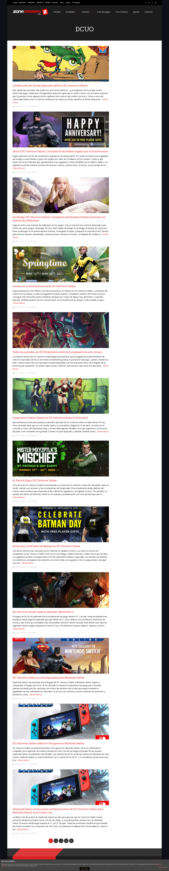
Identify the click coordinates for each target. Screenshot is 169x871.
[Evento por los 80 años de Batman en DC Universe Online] (61, 541)
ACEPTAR (84, 869)
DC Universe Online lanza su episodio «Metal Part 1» (43, 611)
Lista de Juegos (103, 12)
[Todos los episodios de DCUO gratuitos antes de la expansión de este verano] (61, 347)
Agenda (136, 12)
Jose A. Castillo (20, 106)
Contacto (149, 12)
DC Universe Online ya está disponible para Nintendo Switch (48, 677)
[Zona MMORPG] (30, 14)
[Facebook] (152, 2)
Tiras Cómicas (122, 12)
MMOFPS (22, 2)
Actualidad (70, 12)
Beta (62, 2)
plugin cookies (163, 867)
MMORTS (40, 2)
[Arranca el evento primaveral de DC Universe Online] (61, 281)
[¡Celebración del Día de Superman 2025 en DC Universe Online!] (61, 81)
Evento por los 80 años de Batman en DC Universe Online (46, 546)
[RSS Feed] (146, 2)
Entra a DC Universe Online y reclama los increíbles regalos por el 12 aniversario (60, 151)
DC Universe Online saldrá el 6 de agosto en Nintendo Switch (48, 743)
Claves (67, 2)
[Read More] (19, 168)
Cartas (15, 2)
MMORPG (31, 2)
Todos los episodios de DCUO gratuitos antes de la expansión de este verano (57, 352)
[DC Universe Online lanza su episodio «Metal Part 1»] (61, 607)
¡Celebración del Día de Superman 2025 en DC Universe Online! (50, 85)
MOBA (47, 2)
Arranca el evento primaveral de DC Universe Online (44, 286)
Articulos (86, 12)
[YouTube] (155, 2)
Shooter (55, 2)
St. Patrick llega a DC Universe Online (35, 480)
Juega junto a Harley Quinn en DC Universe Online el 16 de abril (50, 417)
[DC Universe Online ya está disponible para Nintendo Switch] (61, 673)
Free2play (76, 2)
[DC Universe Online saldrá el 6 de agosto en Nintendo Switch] (61, 738)
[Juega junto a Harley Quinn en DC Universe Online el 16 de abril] (61, 413)
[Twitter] (149, 2)
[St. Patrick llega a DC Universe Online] (61, 475)
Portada (56, 12)
